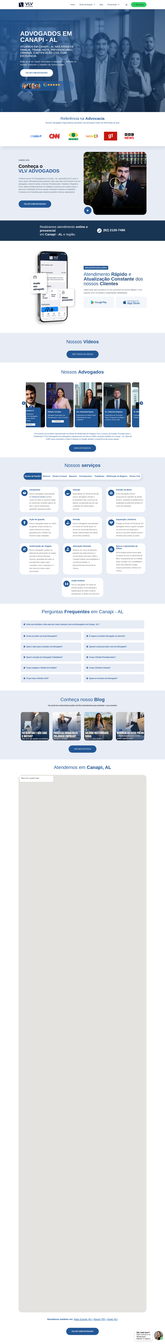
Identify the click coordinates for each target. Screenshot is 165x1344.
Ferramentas (112, 5)
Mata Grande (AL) (83, 1319)
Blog (101, 5)
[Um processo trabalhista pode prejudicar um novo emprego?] (67, 726)
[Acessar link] (47, 86)
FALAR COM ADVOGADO (36, 73)
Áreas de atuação (85, 5)
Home (72, 5)
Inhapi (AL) (112, 1319)
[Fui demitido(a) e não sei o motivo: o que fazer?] (35, 726)
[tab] (33, 476)
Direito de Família (38, 497)
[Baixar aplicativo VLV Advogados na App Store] (131, 302)
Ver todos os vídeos (82, 354)
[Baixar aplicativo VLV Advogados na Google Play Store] (99, 302)
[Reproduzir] (115, 183)
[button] (126, 5)
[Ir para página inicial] (26, 4)
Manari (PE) (100, 1319)
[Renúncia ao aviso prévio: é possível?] (130, 726)
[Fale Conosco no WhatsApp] (159, 1336)
